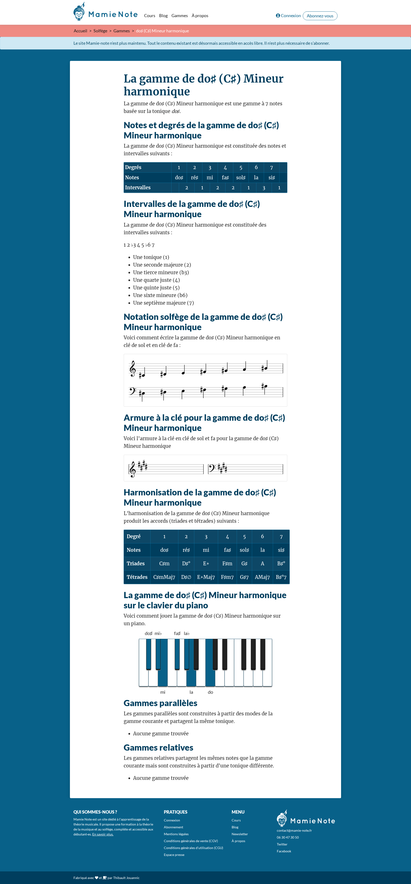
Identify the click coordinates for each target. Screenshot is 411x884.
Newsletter (240, 834)
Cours (149, 15)
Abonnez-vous (320, 15)
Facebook (284, 851)
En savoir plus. (102, 834)
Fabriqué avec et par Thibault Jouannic (106, 878)
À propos (200, 15)
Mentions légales (176, 834)
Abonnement (173, 827)
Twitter (282, 844)
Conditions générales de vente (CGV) (191, 841)
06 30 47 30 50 (288, 837)
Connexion (291, 15)
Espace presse (174, 855)
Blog (163, 15)
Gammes (179, 15)
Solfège (100, 30)
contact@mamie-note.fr (294, 830)
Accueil (80, 30)
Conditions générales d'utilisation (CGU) (193, 848)
